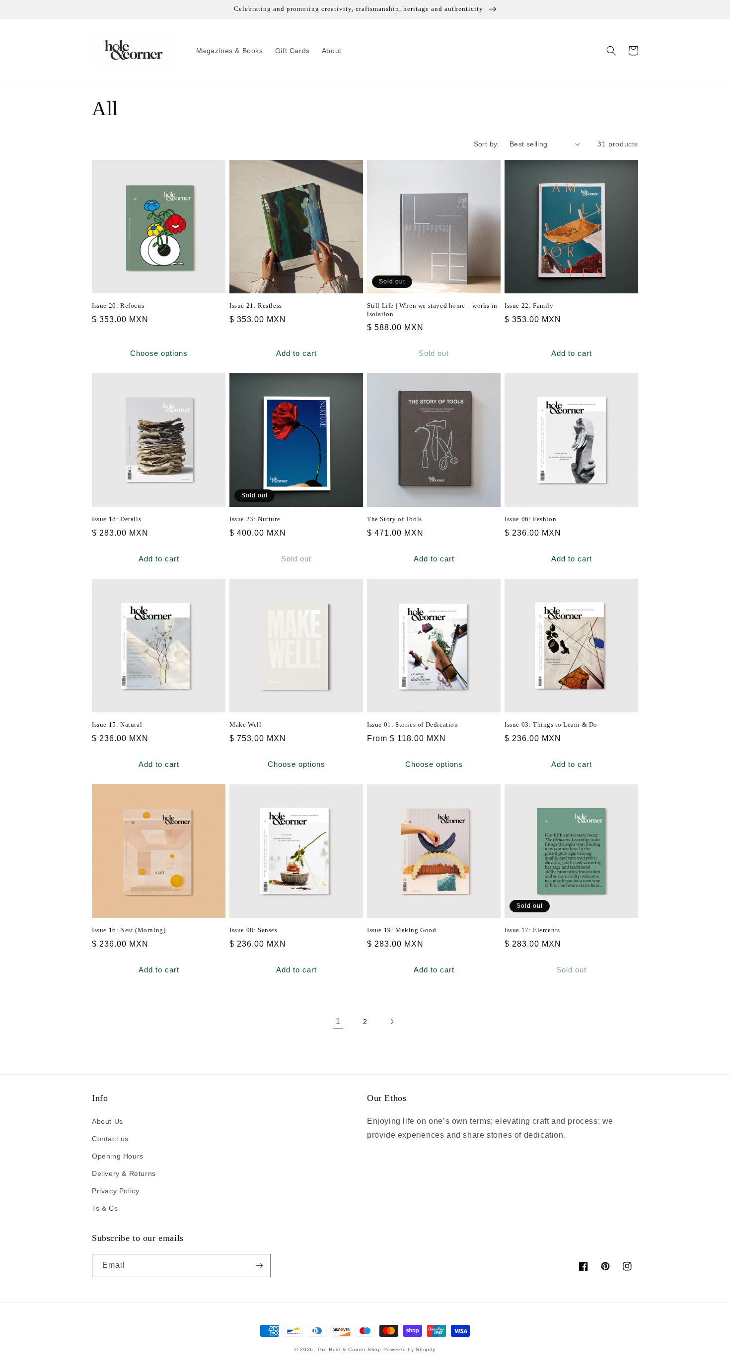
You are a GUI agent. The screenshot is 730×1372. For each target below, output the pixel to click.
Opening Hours (118, 1156)
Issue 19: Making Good (402, 930)
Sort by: (487, 144)
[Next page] (392, 1021)
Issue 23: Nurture (254, 519)
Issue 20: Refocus (118, 305)
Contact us (110, 1139)
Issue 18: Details (116, 519)
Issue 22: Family (529, 305)
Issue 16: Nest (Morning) (128, 930)
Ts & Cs (105, 1208)
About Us (107, 1121)
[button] (611, 51)
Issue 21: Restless (255, 305)
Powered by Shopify (409, 1349)
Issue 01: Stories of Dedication (412, 724)
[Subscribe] (259, 1265)
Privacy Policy (115, 1191)
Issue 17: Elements (532, 930)
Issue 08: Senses (253, 930)
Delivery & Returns (124, 1173)
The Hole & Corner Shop (349, 1349)
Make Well (245, 724)
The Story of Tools (394, 519)
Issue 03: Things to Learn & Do (551, 724)
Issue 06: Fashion (530, 519)
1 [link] (338, 1021)
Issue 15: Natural (117, 724)
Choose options (159, 353)
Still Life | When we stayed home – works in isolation (432, 310)
